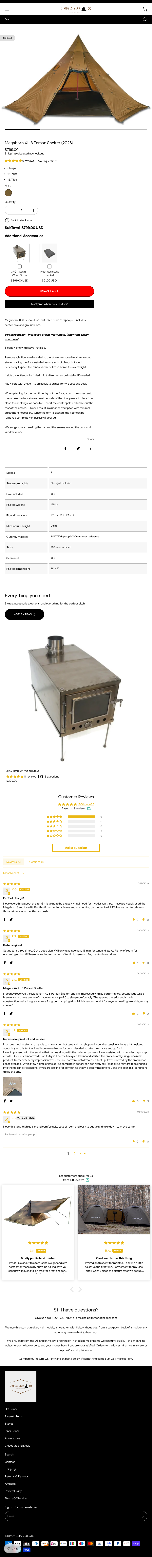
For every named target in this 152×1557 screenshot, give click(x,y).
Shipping (10, 153)
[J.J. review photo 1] (12, 1086)
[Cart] (143, 9)
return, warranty (46, 1358)
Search (9, 1454)
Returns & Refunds (16, 1476)
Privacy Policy (13, 1491)
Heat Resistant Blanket (49, 273)
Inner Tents (12, 1431)
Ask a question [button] (76, 848)
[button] (9, 9)
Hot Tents (11, 1409)
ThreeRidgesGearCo (23, 1536)
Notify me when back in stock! (49, 304)
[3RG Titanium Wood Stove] (76, 696)
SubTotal (12, 228)
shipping (67, 1358)
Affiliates (10, 1483)
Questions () (36, 862)
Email (10, 1516)
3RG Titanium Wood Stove (19, 273)
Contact (10, 1462)
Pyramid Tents (14, 1416)
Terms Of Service (16, 1498)
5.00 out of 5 (86, 804)
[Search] (143, 19)
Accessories (12, 1438)
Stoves (9, 1423)
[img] (11, 884)
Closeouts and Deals (17, 1445)
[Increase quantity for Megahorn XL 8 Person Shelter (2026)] (33, 210)
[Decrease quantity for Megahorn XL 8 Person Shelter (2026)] (9, 210)
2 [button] (74, 1153)
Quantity (10, 202)
